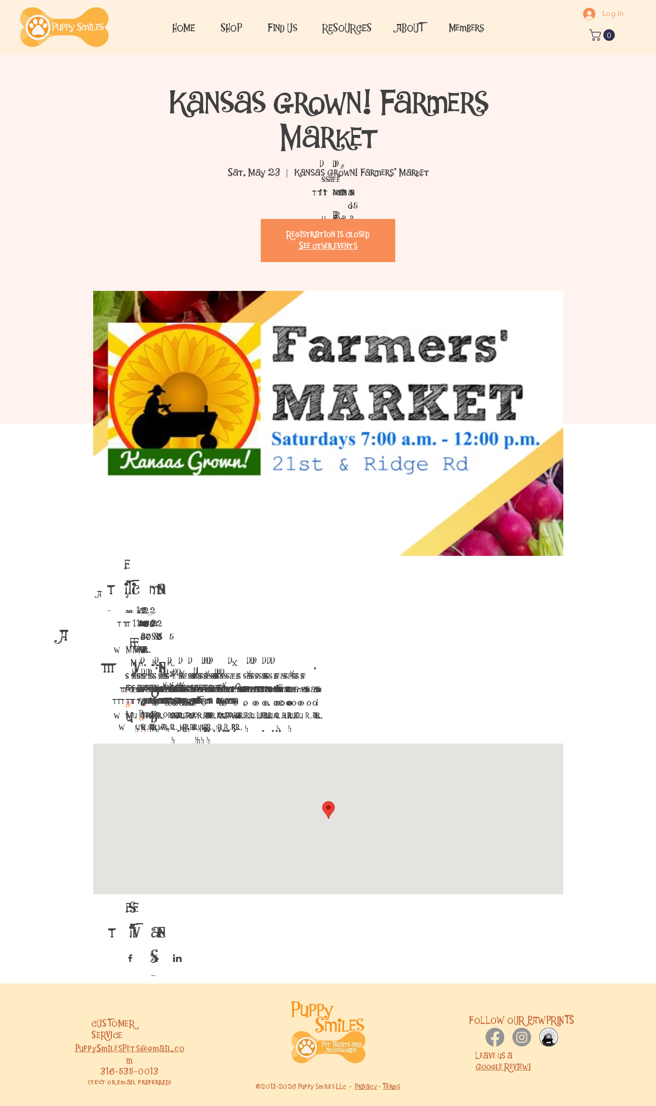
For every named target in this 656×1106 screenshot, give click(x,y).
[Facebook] (495, 1037)
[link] (603, 35)
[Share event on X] (153, 958)
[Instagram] (521, 1037)
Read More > (128, 718)
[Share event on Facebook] (130, 958)
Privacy (366, 1086)
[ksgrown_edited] (548, 1037)
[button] (282, 27)
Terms (392, 1086)
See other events (328, 246)
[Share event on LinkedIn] (177, 958)
